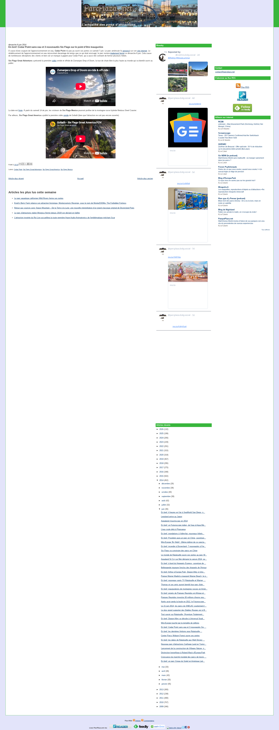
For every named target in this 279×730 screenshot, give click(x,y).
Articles (138, 721)
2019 (161, 459)
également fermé (117, 53)
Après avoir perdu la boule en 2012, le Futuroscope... (183, 602)
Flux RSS (244, 87)
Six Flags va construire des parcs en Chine (179, 550)
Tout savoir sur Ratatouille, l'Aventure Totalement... (182, 614)
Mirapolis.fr (223, 187)
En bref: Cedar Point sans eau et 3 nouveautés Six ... (183, 627)
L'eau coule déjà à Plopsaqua (173, 529)
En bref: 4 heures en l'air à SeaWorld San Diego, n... (183, 512)
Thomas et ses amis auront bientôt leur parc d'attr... (182, 585)
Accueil (80, 178)
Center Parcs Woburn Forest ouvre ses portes (180, 636)
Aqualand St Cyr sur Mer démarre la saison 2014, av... (184, 559)
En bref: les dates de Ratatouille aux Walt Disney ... (183, 640)
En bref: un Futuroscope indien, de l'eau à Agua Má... (183, 525)
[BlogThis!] (22, 163)
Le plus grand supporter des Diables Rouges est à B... (184, 610)
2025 (161, 433)
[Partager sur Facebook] (28, 163)
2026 (161, 429)
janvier (165, 684)
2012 (161, 694)
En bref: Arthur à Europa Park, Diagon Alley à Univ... (183, 572)
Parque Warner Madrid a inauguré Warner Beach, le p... (184, 576)
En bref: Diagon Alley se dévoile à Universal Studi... (183, 619)
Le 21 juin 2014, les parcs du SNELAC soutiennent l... (183, 606)
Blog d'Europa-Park (227, 178)
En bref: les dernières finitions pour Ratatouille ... (181, 631)
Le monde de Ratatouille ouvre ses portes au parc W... (184, 555)
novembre (166, 488)
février (164, 680)
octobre (165, 492)
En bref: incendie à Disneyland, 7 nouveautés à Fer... (183, 546)
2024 (161, 438)
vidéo (54, 61)
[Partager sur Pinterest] (31, 163)
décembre (166, 484)
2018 (161, 463)
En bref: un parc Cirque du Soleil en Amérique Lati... (183, 661)
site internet (142, 51)
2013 (161, 689)
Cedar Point (18, 169)
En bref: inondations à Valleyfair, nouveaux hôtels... (182, 533)
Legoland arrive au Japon (171, 516)
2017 (161, 467)
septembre (166, 496)
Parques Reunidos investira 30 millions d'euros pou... (183, 597)
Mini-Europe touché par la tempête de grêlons (180, 623)
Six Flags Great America (51, 169)
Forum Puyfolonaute (227, 167)
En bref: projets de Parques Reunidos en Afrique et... (183, 593)
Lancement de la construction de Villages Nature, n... (183, 648)
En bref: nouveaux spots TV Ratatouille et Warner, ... (183, 580)
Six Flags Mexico (67, 169)
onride (66, 115)
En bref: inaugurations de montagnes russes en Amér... (184, 589)
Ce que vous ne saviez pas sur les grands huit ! (236, 180)
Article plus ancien (145, 178)
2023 (161, 442)
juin (163, 509)
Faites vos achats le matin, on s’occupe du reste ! (237, 212)
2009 (161, 706)
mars (164, 675)
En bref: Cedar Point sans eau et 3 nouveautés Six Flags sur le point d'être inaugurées (55, 47)
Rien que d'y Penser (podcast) (231, 198)
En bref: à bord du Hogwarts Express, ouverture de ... (183, 563)
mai (163, 667)
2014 (161, 480)
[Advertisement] (139, 33)
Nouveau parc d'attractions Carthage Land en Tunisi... (183, 644)
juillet (164, 505)
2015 (161, 476)
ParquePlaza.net (225, 219)
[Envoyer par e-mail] (20, 163)
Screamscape (224, 133)
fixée (20, 110)
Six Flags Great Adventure (32, 169)
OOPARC (222, 144)
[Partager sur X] (25, 163)
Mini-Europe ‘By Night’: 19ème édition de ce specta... (183, 542)
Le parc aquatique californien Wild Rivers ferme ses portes (38, 198)
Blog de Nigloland (226, 210)
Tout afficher (266, 229)
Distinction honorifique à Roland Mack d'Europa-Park (183, 653)
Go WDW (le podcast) (227, 155)
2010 (161, 702)
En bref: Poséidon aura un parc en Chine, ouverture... (183, 538)
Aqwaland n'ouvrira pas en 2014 (174, 521)
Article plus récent (16, 178)
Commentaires (148, 721)
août (164, 501)
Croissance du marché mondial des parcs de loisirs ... (183, 657)
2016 (161, 472)
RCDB (220, 122)
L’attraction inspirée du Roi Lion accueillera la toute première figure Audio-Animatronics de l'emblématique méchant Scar (64, 218)
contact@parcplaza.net (225, 72)
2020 (161, 455)
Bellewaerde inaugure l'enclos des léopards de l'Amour (183, 568)
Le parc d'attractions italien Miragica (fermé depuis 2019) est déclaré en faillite (47, 213)
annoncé (126, 51)
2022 (161, 446)
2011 (161, 698)
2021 (161, 450)
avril (164, 671)
